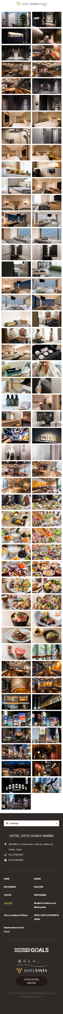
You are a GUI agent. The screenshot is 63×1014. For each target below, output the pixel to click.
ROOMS (37, 879)
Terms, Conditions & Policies (15, 915)
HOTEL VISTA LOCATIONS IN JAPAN (46, 917)
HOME (6, 879)
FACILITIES (38, 887)
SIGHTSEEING (40, 895)
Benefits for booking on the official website (45, 905)
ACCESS (7, 895)
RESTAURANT (10, 887)
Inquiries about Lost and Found (14, 930)
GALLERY (8, 903)
